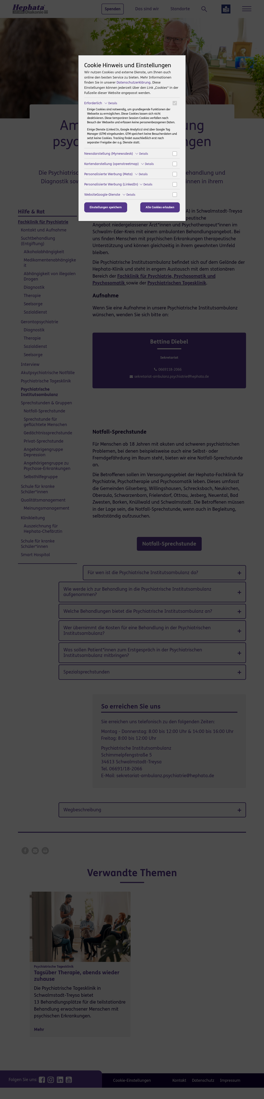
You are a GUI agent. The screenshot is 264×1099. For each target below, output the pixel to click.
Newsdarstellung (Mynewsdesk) (116, 153)
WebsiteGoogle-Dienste (109, 194)
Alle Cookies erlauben (160, 207)
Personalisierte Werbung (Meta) (116, 174)
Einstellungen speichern (106, 207)
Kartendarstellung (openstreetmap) (119, 164)
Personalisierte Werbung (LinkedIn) (118, 184)
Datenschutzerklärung (133, 82)
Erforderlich (100, 103)
